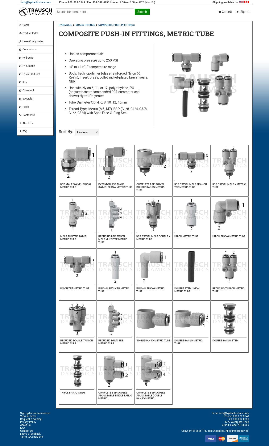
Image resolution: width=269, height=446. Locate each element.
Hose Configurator (33, 41)
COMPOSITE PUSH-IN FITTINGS (116, 25)
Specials (27, 98)
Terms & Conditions (31, 436)
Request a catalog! (31, 419)
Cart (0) (226, 11)
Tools (25, 106)
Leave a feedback (30, 433)
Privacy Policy (28, 422)
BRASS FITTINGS (85, 25)
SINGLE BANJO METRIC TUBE (153, 340)
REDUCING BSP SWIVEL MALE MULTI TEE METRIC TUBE (112, 239)
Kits (24, 82)
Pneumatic (28, 65)
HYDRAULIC (65, 25)
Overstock (28, 90)
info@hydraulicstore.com (36, 2)
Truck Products (31, 74)
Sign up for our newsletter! (35, 413)
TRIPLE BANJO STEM (72, 392)
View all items (28, 416)
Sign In (244, 11)
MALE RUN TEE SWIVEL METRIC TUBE (73, 238)
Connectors (29, 49)
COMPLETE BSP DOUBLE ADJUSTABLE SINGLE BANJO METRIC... (115, 395)
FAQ (24, 131)
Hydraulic (27, 57)
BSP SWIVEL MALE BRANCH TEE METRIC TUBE (190, 186)
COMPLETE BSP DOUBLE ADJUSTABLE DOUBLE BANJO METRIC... (150, 395)
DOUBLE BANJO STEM (225, 340)
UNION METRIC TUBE (186, 236)
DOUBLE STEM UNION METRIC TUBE (186, 290)
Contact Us (29, 115)
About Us (27, 123)
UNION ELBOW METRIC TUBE (228, 236)
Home (25, 25)
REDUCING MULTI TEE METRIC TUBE (110, 342)
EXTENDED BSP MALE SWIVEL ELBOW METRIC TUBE (115, 186)
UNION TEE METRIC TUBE (74, 288)
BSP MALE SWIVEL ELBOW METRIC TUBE (75, 186)
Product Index (30, 33)
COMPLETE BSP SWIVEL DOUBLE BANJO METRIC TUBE (150, 187)
